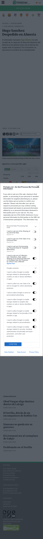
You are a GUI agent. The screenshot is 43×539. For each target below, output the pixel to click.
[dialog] (21, 269)
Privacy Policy (34, 352)
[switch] (34, 232)
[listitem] (21, 226)
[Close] (39, 187)
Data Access (21, 352)
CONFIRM (13, 344)
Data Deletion (9, 352)
